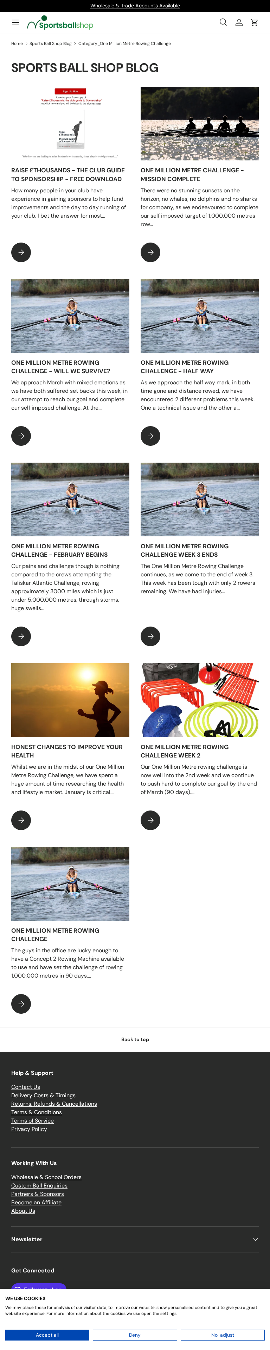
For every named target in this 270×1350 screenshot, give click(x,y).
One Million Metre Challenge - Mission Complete (192, 174)
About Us (23, 1211)
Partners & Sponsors (37, 1194)
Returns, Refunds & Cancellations (54, 1103)
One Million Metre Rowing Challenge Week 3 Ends (185, 550)
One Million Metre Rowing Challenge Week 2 (185, 751)
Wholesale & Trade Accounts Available (135, 5)
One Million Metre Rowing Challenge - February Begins (59, 550)
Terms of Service (32, 1120)
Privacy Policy (29, 1129)
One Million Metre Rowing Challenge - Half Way (185, 367)
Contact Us (25, 1087)
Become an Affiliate (36, 1202)
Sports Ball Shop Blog (51, 43)
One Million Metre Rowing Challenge (55, 935)
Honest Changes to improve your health (67, 751)
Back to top (135, 1039)
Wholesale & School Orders (46, 1177)
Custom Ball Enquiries (39, 1185)
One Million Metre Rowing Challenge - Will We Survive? (60, 367)
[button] (254, 22)
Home (17, 43)
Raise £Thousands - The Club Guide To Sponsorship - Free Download (68, 174)
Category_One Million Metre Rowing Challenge (124, 43)
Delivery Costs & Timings (43, 1095)
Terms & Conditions (36, 1112)
